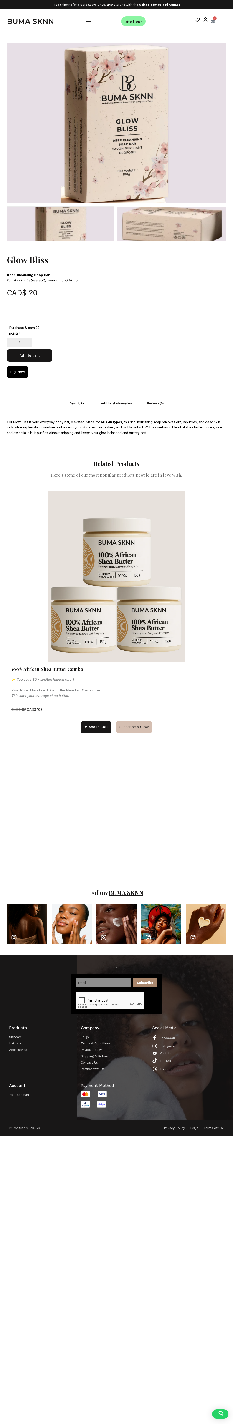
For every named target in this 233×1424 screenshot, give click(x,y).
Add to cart (30, 355)
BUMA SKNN (30, 21)
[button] (220, 1414)
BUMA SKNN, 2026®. (25, 1128)
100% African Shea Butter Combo (47, 669)
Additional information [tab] (116, 403)
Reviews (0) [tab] (155, 403)
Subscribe (145, 982)
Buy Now (17, 372)
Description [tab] (77, 403)
